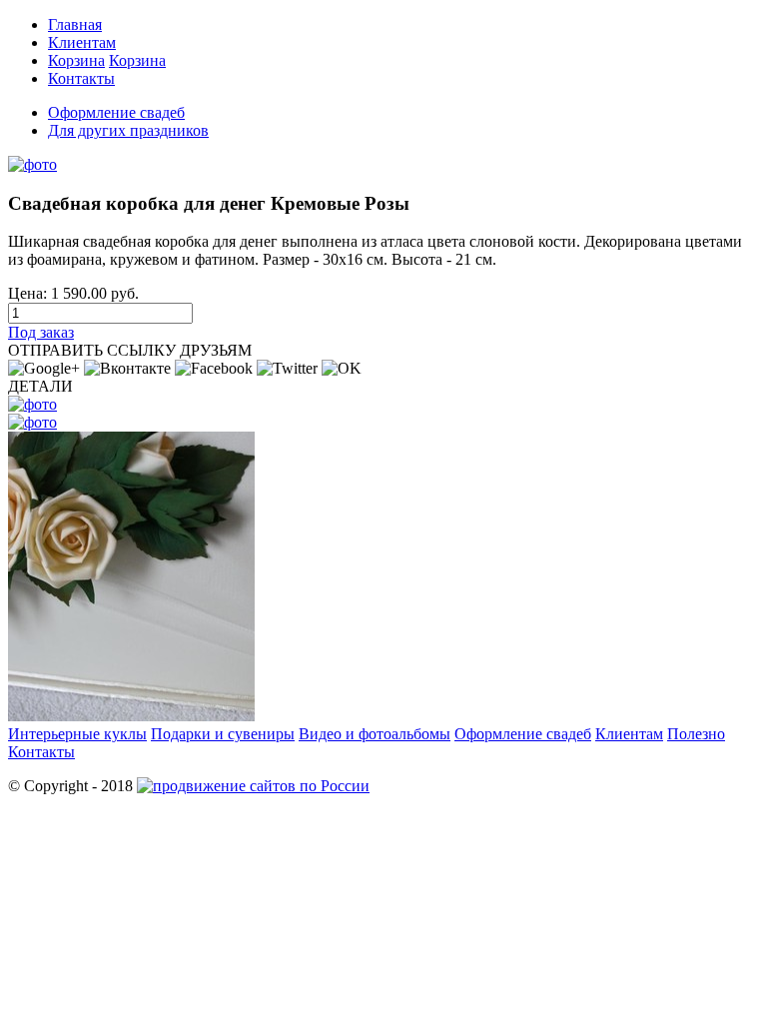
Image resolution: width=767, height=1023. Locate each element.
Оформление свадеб (116, 112)
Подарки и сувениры (223, 733)
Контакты (81, 78)
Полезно (696, 733)
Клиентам (82, 42)
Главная (75, 24)
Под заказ (41, 332)
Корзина (76, 60)
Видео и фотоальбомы (374, 733)
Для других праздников (128, 130)
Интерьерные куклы (77, 733)
